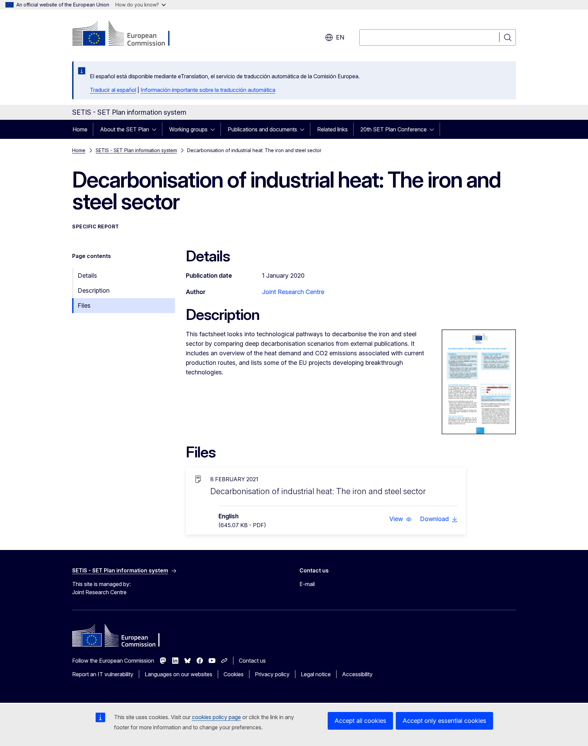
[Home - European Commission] (127, 34)
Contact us (252, 660)
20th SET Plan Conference (393, 129)
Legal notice (316, 674)
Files (84, 305)
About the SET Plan (124, 129)
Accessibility (357, 674)
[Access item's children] (156, 129)
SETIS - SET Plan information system (136, 150)
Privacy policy (272, 674)
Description (94, 290)
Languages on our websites (178, 674)
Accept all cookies (360, 720)
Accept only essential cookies (444, 720)
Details (87, 275)
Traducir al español (113, 89)
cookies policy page (216, 717)
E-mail (307, 584)
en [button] (340, 37)
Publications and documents (262, 129)
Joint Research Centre (293, 291)
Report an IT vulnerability (102, 674)
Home (79, 129)
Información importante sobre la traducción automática (208, 89)
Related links (332, 129)
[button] (400, 519)
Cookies (234, 674)
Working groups (188, 129)
